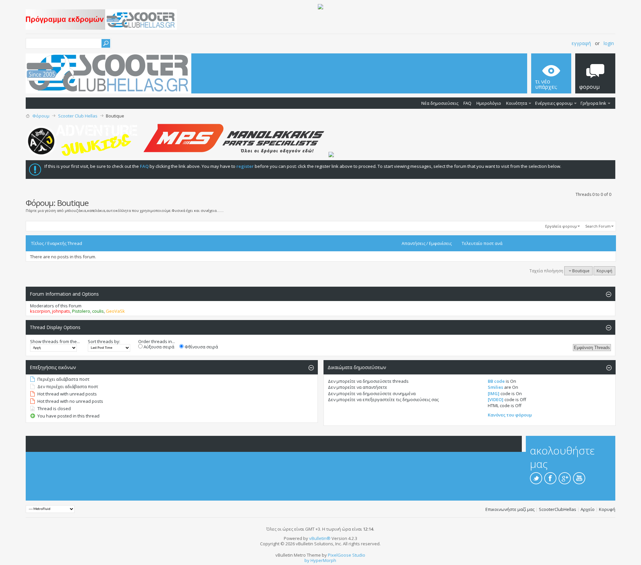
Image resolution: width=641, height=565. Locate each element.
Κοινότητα (516, 103)
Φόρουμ (40, 116)
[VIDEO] (495, 399)
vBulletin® (320, 538)
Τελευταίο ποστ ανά (482, 243)
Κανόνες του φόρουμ (510, 415)
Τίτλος (37, 243)
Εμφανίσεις (440, 243)
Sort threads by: (104, 341)
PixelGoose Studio (346, 555)
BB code (496, 381)
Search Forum (598, 226)
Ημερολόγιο (488, 103)
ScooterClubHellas (557, 509)
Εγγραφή (581, 43)
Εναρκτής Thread (64, 243)
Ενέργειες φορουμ (554, 103)
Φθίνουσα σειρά (201, 346)
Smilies (495, 387)
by (306, 560)
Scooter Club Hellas (77, 116)
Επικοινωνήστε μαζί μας (510, 509)
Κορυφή (604, 271)
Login (609, 43)
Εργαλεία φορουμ (561, 226)
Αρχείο (588, 509)
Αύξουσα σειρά (158, 346)
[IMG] (493, 393)
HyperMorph (323, 560)
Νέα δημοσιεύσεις (439, 103)
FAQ (467, 103)
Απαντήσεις (413, 243)
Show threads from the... (55, 341)
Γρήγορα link (593, 103)
